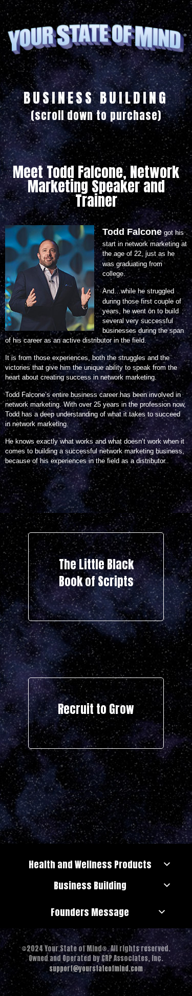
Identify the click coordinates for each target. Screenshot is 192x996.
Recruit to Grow (96, 709)
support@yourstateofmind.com (96, 968)
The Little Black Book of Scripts (96, 573)
